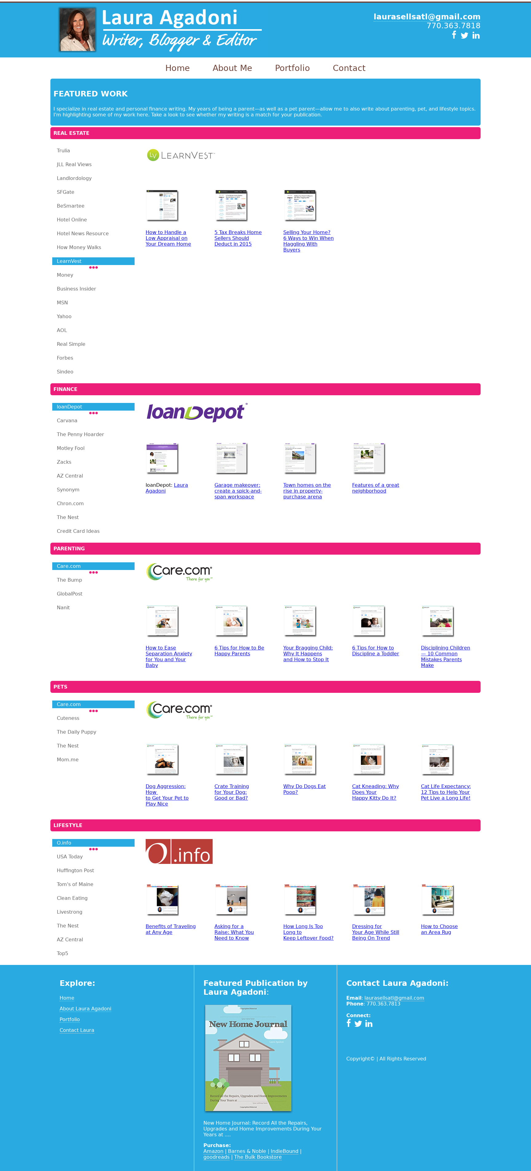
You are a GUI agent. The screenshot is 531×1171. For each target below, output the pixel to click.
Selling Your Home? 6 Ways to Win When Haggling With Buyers (308, 241)
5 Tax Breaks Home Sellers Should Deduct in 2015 (238, 238)
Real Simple (71, 344)
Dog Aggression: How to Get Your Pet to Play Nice (167, 795)
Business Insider (76, 289)
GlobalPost (69, 594)
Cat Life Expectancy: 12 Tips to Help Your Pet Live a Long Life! (446, 792)
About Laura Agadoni (85, 1009)
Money (65, 275)
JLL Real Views (74, 164)
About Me (232, 68)
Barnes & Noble (247, 1151)
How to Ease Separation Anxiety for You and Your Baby (169, 656)
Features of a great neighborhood (375, 488)
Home (177, 68)
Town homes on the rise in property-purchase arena (307, 491)
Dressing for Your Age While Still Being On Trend (375, 932)
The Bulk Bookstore (258, 1157)
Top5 (62, 953)
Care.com (69, 566)
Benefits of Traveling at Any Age (171, 929)
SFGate (65, 192)
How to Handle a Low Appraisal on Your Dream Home (168, 238)
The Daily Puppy (76, 732)
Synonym (68, 490)
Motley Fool (71, 448)
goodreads (216, 1157)
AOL (62, 330)
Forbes (65, 358)
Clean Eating (72, 898)
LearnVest (69, 261)
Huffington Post (75, 870)
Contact (349, 68)
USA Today (70, 857)
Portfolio (292, 68)
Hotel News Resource (83, 233)
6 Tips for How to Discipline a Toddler (375, 651)
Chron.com (70, 503)
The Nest (68, 517)
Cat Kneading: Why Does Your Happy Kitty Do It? (375, 792)
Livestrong (69, 912)
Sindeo (65, 372)
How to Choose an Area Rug (439, 929)
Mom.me (68, 760)
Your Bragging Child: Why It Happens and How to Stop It (308, 653)
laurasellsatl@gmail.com (394, 998)
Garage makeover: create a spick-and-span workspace (238, 491)
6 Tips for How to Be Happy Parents (239, 651)
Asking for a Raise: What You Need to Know (234, 932)
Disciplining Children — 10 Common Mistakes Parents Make (445, 656)
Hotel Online (72, 220)
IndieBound (284, 1151)
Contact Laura (77, 1030)
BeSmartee (71, 206)
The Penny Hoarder (80, 434)
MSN (62, 303)
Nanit (63, 608)
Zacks (64, 462)
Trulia (63, 151)
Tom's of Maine (75, 884)
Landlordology (74, 178)
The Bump (69, 580)
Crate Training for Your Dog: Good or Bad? (231, 792)
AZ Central (70, 476)
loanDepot (69, 407)
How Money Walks (79, 247)
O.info (64, 843)
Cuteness (68, 718)
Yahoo (64, 316)
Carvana (67, 421)
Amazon (213, 1151)
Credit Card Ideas (78, 531)
